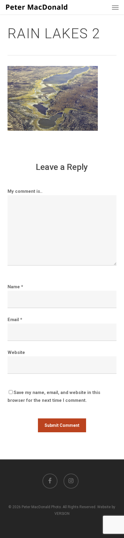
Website (16, 352)
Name (15, 286)
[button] (115, 7)
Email (15, 319)
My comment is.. (25, 191)
